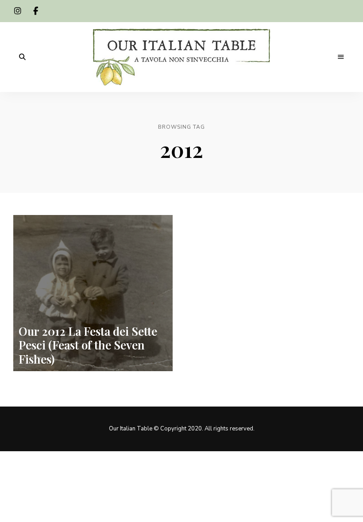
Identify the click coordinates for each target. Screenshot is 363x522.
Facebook (35, 11)
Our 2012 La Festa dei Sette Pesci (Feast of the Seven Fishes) (88, 344)
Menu (341, 57)
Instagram (18, 11)
